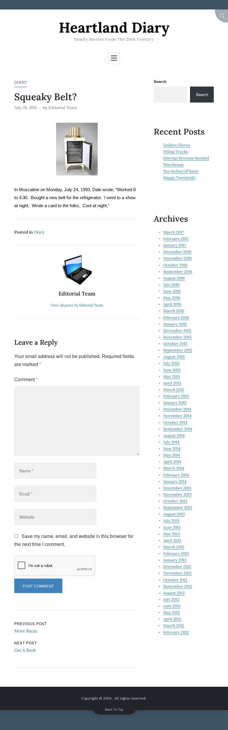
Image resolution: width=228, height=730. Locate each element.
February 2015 (176, 396)
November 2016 (177, 258)
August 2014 (174, 435)
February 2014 (176, 474)
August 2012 (174, 592)
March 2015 (173, 389)
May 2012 (171, 612)
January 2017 (174, 245)
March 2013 (173, 547)
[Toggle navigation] (114, 58)
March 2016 (173, 310)
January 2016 (175, 324)
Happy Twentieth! (179, 177)
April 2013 (172, 540)
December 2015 (177, 330)
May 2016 (171, 297)
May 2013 (171, 533)
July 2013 (171, 520)
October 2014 (175, 422)
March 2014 (173, 468)
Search (160, 81)
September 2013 (177, 507)
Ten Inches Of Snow (180, 171)
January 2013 (174, 560)
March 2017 (173, 232)
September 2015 (177, 350)
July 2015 (171, 363)
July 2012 (171, 599)
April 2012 (172, 619)
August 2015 (174, 356)
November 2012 (177, 573)
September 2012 (177, 586)
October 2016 (175, 265)
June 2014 (171, 448)
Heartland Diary (114, 27)
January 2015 (174, 402)
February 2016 (176, 317)
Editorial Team (62, 107)
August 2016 (174, 278)
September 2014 (177, 429)
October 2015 (175, 343)
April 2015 (172, 383)
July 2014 (171, 442)
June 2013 (171, 527)
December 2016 (177, 251)
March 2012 (173, 625)
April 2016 (172, 304)
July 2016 (171, 284)
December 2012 (177, 566)
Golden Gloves (176, 145)
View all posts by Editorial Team (77, 305)
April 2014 (172, 461)
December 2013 (177, 488)
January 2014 (174, 481)
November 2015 (177, 337)
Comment (26, 379)
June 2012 (171, 605)
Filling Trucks (175, 151)
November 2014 (177, 415)
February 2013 (176, 553)
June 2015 (171, 370)
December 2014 (177, 409)
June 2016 (172, 291)
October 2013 (175, 501)
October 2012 (175, 579)
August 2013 (174, 514)
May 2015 (171, 376)
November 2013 (177, 494)
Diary (20, 82)
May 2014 (171, 455)
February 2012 (176, 632)
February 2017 (176, 238)
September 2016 (177, 271)
